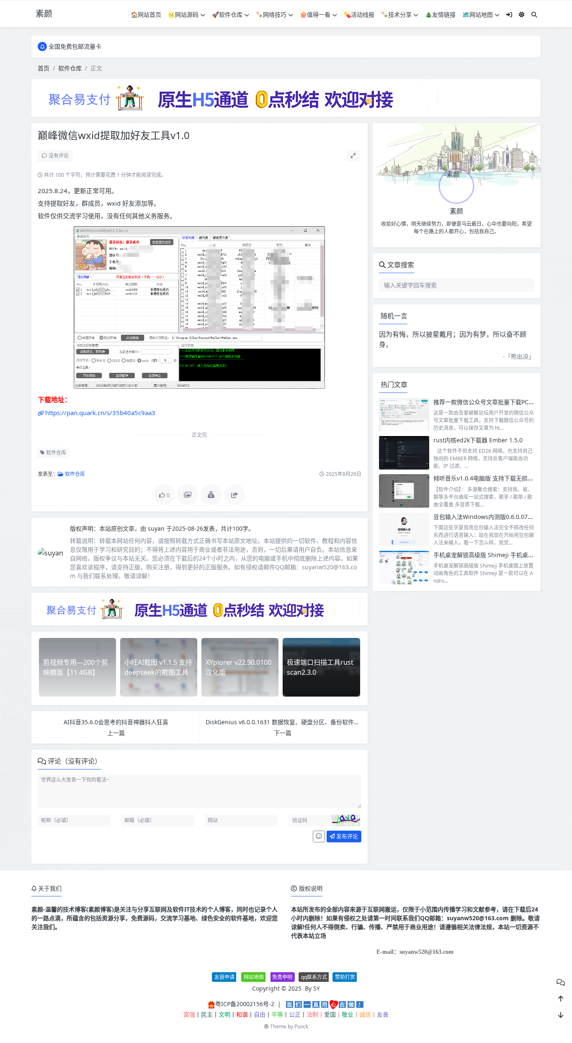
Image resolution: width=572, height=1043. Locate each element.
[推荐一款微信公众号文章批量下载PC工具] (404, 414)
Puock (301, 1026)
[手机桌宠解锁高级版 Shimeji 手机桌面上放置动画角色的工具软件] (404, 567)
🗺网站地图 (477, 14)
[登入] (509, 14)
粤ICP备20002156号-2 (244, 1004)
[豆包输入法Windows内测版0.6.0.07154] (404, 529)
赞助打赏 (345, 977)
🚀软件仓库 (227, 14)
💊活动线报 (359, 14)
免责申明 (282, 977)
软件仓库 (70, 68)
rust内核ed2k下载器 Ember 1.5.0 (478, 440)
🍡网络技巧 (271, 14)
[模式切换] (521, 14)
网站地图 (254, 977)
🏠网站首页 (146, 14)
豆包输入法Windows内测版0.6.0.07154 (485, 517)
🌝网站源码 (183, 14)
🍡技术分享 (396, 14)
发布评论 (346, 836)
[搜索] (534, 14)
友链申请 (224, 977)
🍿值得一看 (315, 14)
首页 (43, 68)
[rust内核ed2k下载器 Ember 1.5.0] (404, 453)
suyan (157, 528)
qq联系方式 (314, 977)
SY (316, 988)
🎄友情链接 (440, 14)
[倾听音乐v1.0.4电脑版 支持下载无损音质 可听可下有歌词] (404, 491)
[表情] (319, 836)
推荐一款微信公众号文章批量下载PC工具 (486, 402)
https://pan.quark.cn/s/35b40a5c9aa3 (100, 412)
